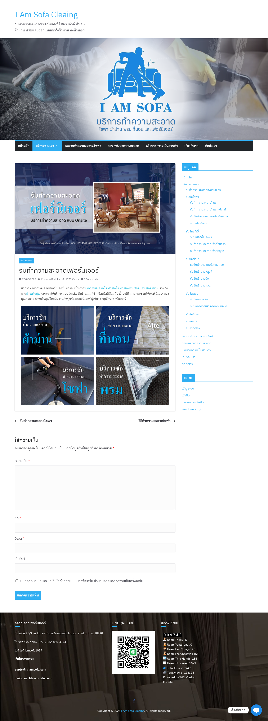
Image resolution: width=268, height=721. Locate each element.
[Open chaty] (256, 710)
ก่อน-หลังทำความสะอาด (123, 146)
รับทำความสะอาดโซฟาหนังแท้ (208, 209)
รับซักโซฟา (192, 197)
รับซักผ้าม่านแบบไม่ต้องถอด (207, 265)
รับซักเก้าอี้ (192, 231)
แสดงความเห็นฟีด (193, 402)
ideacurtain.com (40, 678)
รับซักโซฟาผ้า (198, 223)
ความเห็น (22, 461)
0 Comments (91, 279)
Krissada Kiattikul (51, 279)
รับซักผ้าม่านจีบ (199, 278)
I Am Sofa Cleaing (46, 14)
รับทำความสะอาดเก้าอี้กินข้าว (208, 244)
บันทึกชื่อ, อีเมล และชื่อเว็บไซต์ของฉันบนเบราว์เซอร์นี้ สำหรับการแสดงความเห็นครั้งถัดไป (81, 581)
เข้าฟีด (186, 395)
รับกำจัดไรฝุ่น (194, 328)
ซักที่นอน (139, 288)
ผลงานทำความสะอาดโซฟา (83, 146)
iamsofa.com (37, 669)
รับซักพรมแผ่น (199, 299)
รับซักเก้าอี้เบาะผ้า (201, 237)
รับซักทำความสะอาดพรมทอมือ (208, 306)
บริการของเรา (45, 146)
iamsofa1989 (33, 650)
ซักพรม (128, 288)
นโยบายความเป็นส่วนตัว (162, 146)
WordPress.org (191, 409)
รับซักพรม (192, 293)
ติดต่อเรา (211, 146)
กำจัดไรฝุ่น (33, 293)
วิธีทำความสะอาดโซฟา (154, 421)
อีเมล (19, 538)
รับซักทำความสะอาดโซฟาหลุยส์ (209, 216)
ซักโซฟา (117, 288)
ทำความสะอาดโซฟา (97, 288)
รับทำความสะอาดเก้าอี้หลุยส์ (207, 251)
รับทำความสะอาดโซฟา (36, 421)
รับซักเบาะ (192, 321)
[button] (56, 146)
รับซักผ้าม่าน (193, 259)
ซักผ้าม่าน (152, 288)
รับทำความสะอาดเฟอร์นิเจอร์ (203, 190)
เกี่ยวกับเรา (191, 146)
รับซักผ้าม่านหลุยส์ (201, 271)
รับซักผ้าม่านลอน (200, 285)
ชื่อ (18, 518)
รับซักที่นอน (193, 314)
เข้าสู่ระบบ (188, 388)
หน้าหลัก (23, 146)
